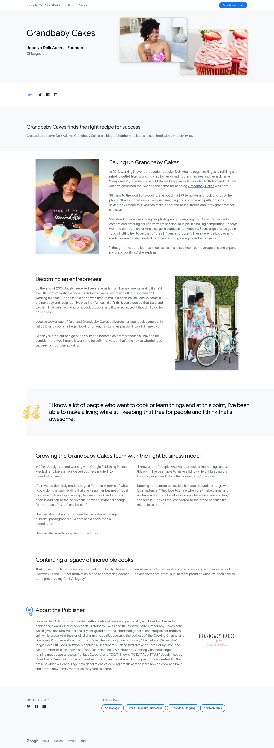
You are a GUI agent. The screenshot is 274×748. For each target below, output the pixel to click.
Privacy (71, 741)
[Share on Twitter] (40, 95)
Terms (83, 741)
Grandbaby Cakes (201, 186)
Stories (83, 5)
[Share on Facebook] (48, 95)
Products (58, 741)
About (71, 5)
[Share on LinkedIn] (56, 95)
